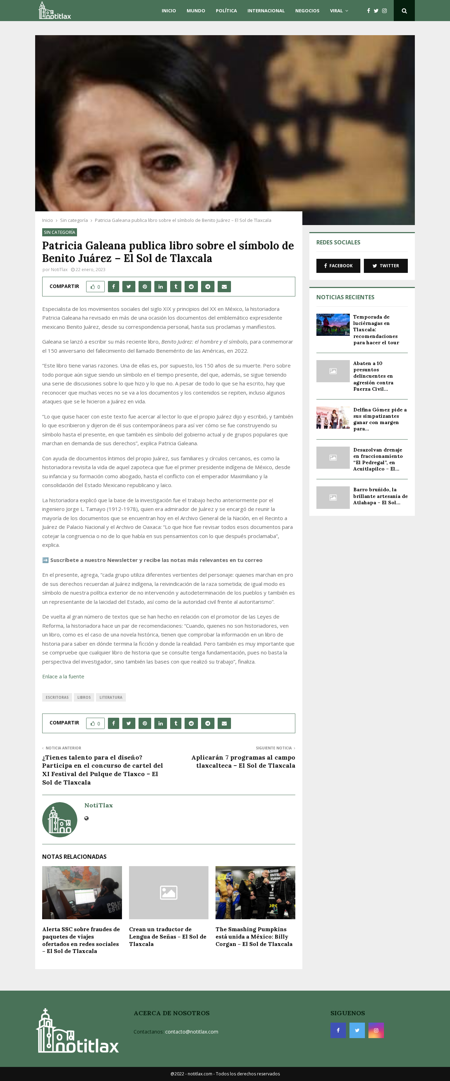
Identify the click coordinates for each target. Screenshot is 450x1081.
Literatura (110, 697)
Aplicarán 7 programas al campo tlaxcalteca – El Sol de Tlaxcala (243, 761)
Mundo (196, 10)
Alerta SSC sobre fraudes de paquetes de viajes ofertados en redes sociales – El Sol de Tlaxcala (81, 940)
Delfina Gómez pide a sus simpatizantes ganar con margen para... (380, 419)
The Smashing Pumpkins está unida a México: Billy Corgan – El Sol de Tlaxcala (254, 936)
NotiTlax (59, 270)
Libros (84, 697)
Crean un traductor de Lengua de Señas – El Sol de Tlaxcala (167, 936)
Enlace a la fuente (63, 676)
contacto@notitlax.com (191, 1031)
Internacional (266, 10)
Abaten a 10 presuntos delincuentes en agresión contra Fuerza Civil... (373, 376)
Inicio (169, 10)
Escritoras (57, 697)
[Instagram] (386, 11)
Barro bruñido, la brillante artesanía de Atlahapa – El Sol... (380, 495)
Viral (336, 10)
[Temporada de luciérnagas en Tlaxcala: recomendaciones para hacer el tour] (333, 325)
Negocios (307, 10)
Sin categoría (59, 232)
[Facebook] (370, 11)
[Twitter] (378, 11)
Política (226, 10)
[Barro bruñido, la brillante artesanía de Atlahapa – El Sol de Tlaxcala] (333, 497)
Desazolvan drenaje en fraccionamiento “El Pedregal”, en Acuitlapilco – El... (378, 459)
